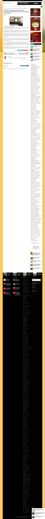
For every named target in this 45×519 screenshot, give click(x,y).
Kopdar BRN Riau (38, 171)
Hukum (27, 360)
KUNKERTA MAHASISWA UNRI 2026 (26, 429)
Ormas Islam (35, 194)
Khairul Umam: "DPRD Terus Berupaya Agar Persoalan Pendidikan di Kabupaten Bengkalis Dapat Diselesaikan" (8, 284)
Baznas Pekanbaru (38, 86)
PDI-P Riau (37, 205)
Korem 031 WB (32, 172)
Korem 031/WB (32, 173)
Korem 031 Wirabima (37, 172)
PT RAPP (32, 228)
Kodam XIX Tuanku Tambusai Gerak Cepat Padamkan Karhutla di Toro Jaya (39, 516)
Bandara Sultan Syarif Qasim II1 (26, 302)
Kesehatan (24, 415)
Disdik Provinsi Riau (38, 97)
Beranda (4, 0)
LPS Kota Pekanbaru (38, 185)
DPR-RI (38, 110)
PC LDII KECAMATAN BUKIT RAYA (34, 204)
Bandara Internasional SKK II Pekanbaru (35, 77)
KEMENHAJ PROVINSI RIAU (37, 162)
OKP (23, 447)
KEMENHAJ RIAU (32, 163)
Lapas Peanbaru (38, 182)
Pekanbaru (40, 206)
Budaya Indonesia (37, 89)
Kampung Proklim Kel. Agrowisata (26, 383)
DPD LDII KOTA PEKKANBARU (26, 337)
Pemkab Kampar (32, 208)
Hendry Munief (32, 124)
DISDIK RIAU (32, 99)
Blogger (22, 65)
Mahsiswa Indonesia (38, 186)
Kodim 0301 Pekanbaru (25, 417)
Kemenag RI (38, 160)
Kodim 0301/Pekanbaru (33, 171)
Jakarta (31, 137)
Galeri (19, 516)
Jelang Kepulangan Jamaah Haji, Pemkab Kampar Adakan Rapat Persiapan (36, 258)
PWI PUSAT (32, 230)
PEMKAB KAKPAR (35, 207)
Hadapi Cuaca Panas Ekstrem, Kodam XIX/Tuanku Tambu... (40, 274)
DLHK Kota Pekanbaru (28, 334)
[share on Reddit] (28, 50)
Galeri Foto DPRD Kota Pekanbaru (34, 120)
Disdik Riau (37, 98)
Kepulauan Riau (29, 414)
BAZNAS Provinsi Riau (33, 87)
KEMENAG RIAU (32, 162)
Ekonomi (24, 349)
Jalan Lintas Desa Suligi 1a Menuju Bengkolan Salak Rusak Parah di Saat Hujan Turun (8, 289)
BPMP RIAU (37, 88)
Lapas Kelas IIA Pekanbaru (33, 182)
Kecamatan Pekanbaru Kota (33, 148)
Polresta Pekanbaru (25, 490)
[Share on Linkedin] (23, 50)
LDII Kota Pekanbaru (33, 184)
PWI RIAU (38, 230)
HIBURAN (36, 124)
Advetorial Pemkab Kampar (25, 286)
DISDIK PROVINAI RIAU (33, 97)
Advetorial (39, 66)
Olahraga (26, 447)
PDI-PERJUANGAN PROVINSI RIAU (34, 206)
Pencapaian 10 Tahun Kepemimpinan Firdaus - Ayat (18, 284)
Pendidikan (40, 218)
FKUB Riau (29, 349)
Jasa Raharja (34, 137)
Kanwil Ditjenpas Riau (25, 384)
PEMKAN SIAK (39, 215)
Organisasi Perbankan (25, 449)
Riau (28, 499)
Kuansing (39, 175)
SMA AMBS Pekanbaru (37, 231)
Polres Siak (29, 489)
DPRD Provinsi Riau (38, 112)
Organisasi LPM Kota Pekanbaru (26, 448)
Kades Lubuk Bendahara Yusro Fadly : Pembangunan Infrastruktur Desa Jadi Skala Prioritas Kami (8, 293)
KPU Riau (37, 175)
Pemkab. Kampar (28, 476)
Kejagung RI (35, 151)
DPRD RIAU (24, 347)
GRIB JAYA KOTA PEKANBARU (34, 122)
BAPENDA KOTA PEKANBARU (26, 305)
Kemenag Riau (35, 161)
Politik (23, 489)
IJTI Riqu (30, 360)
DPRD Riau (29, 346)
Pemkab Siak (29, 475)
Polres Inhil (26, 489)
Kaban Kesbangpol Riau (37, 138)
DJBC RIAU (24, 334)
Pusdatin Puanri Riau (33, 229)
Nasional (16, 516)
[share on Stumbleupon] (26, 50)
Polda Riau (28, 488)
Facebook (27, 65)
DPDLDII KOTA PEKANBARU (33, 110)
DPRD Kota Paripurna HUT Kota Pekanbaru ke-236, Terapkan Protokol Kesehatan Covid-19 (17, 288)
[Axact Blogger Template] (8, 3)
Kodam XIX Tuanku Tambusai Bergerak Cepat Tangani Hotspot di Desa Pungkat (37, 46)
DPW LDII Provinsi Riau (28, 347)
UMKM (28, 509)
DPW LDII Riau (24, 348)
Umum (23, 510)
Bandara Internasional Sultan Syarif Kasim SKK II (35, 78)
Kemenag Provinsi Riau (33, 159)
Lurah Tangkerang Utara (33, 186)
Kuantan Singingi (27, 427)
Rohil (31, 231)
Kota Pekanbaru (36, 173)
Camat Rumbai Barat (25, 315)
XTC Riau (38, 238)
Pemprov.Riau (36, 218)
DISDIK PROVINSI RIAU (33, 98)
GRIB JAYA (36, 121)
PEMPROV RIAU (36, 217)
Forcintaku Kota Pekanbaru (25, 350)
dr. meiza (27, 348)
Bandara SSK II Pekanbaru (37, 79)
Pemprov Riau (32, 217)
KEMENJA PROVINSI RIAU (37, 163)
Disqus (24, 65)
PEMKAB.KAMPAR (29, 478)
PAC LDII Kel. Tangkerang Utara (37, 195)
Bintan (39, 87)
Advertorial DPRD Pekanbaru (34, 65)
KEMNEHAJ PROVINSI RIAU (25, 413)
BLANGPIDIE (34, 88)
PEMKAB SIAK (24, 476)
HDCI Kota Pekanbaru (38, 123)
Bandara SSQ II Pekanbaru (25, 301)
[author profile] (4, 15)
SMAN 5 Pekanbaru (25, 502)
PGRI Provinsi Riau (25, 488)
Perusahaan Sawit (28, 487)
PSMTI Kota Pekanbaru (33, 227)
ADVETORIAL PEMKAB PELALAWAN (26, 287)
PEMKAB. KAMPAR (25, 477)
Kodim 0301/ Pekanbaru (33, 170)
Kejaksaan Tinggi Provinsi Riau (34, 152)
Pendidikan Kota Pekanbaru (33, 219)
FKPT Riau (27, 349)
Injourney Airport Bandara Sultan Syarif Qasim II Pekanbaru (36, 135)
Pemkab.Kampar (24, 478)
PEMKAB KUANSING (25, 475)
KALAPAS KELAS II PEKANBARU (34, 140)
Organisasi (28, 447)
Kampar (37, 141)
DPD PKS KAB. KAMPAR (33, 109)
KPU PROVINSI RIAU (33, 175)
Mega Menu (24, 6)
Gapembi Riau (32, 121)
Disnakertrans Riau (37, 100)
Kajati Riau (32, 139)
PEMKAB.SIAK (35, 215)
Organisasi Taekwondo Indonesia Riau (34, 193)
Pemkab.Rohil (32, 215)
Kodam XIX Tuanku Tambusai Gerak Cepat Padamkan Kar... (9, 275)
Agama (36, 76)
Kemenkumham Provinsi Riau (33, 164)
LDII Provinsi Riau (37, 184)
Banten (23, 304)
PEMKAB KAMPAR (37, 208)
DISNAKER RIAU (32, 100)
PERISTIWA (24, 487)
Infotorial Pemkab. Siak (33, 132)
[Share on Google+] (21, 50)
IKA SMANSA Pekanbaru (25, 361)
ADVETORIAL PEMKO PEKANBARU (34, 75)
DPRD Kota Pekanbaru (33, 112)
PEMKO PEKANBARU (37, 216)
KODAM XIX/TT (24, 416)
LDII (39, 183)
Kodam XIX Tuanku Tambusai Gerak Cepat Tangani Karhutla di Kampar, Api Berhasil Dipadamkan (37, 56)
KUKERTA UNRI (24, 428)
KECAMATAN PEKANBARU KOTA (34, 149)
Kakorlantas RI (39, 139)
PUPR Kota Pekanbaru (36, 228)
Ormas (39, 193)
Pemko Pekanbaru (32, 216)
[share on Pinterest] (24, 50)
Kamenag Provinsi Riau (33, 141)
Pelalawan (32, 207)
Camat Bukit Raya (28, 314)
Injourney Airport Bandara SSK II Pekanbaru (35, 134)
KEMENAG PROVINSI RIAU (33, 160)
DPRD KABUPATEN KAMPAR (37, 111)
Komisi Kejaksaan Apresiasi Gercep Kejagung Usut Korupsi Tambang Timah (17, 280)
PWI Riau (35, 230)
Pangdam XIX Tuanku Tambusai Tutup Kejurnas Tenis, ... (19, 274)
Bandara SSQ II (24, 300)
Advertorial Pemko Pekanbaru (34, 66)
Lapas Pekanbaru (32, 183)
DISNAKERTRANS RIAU (33, 101)
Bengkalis (37, 87)
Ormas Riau (39, 194)
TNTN (23, 509)
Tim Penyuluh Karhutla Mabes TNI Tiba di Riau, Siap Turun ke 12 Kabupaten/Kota (39, 509)
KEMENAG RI (32, 161)
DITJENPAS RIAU (38, 101)
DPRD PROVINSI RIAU (25, 346)
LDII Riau (32, 185)
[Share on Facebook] (18, 50)
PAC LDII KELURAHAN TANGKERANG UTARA (35, 196)
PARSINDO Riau (36, 197)
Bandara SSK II (32, 79)
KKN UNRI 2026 (27, 415)
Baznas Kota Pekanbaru (33, 86)
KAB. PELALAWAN (38, 137)
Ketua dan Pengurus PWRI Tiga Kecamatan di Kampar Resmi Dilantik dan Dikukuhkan (37, 261)
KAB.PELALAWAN (32, 138)
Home (4, 6)
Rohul (33, 231)
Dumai (30, 348)
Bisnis (31, 88)
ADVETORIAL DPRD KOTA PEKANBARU (35, 68)
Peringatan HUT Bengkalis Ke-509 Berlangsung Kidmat (8, 280)
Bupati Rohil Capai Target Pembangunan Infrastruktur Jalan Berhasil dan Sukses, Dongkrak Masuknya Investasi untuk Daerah (17, 293)
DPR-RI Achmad (32, 111)
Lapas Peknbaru (36, 183)
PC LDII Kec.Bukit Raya (25, 464)
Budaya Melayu (32, 90)
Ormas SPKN (32, 195)
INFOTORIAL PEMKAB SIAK (33, 131)
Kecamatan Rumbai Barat (33, 150)
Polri (28, 490)
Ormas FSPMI (32, 194)
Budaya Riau (36, 90)
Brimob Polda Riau (32, 89)
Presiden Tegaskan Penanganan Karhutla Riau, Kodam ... (29, 274)
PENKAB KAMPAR (39, 219)
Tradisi (25, 509)
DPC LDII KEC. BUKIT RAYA (25, 335)
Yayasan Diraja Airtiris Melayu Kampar (34, 240)
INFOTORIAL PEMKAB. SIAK (33, 133)
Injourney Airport (39, 133)
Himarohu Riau (38, 124)
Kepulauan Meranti (25, 414)
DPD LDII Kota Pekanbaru (25, 336)
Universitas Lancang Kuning (33, 238)
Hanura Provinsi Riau (33, 123)
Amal (38, 76)
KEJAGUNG (32, 151)
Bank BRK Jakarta (27, 303)
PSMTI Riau (37, 227)
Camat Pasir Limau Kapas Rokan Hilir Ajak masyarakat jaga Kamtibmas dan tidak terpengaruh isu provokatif (16, 12)
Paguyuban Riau (32, 197)
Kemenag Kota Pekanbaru (25, 402)
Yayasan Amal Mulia (33, 239)
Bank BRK (24, 303)
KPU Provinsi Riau (37, 174)
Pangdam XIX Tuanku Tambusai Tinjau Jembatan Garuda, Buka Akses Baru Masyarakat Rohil (37, 53)
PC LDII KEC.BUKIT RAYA (25, 465)
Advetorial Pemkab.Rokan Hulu (34, 74)
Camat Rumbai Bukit (25, 316)
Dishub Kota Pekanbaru (36, 99)
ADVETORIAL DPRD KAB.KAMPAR (34, 67)
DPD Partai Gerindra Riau (33, 108)
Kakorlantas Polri (35, 139)
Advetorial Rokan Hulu (33, 76)
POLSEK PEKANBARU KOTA (25, 491)
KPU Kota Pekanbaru (33, 174)
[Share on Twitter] (20, 50)
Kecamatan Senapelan (39, 150)
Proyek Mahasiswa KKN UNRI (34, 226)
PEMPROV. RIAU (32, 218)
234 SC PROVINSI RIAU (33, 64)
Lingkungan (35, 185)
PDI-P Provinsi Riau (33, 205)
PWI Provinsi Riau (37, 229)
